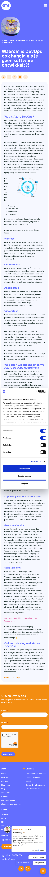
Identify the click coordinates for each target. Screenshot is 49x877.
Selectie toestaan (24, 476)
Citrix (3, 826)
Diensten (4, 781)
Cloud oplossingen (33, 777)
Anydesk (4, 814)
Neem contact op (12, 677)
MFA (3, 829)
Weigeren (24, 484)
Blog (3, 789)
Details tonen (36, 461)
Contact (4, 796)
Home (4, 40)
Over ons (5, 777)
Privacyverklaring (8, 800)
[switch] (43, 438)
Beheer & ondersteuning (35, 785)
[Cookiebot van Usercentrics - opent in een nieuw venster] (36, 391)
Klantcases (5, 785)
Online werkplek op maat (36, 773)
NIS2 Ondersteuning (33, 789)
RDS (2, 822)
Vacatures (5, 792)
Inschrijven (8, 754)
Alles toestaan (24, 469)
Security (29, 781)
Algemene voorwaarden (11, 804)
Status (3, 818)
